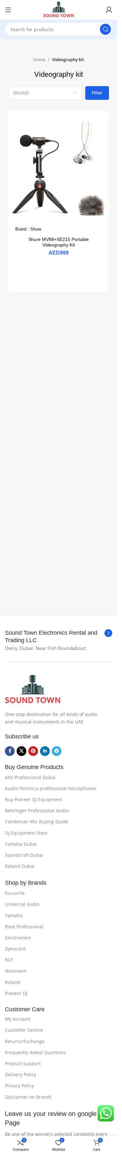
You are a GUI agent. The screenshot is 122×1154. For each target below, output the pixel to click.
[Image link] (32, 689)
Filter (97, 93)
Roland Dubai (19, 866)
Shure (35, 229)
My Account (17, 1019)
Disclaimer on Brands (28, 1097)
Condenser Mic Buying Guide (36, 821)
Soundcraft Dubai (24, 855)
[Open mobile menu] (8, 9)
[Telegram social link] (56, 751)
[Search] (105, 29)
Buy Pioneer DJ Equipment (33, 799)
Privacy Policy (19, 1085)
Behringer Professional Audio (37, 810)
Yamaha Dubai (21, 844)
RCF (9, 960)
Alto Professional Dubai (30, 777)
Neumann (16, 971)
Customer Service (24, 1030)
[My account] (108, 9)
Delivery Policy (20, 1074)
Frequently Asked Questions (35, 1052)
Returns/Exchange (25, 1041)
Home (39, 59)
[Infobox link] (58, 636)
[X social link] (21, 751)
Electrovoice (18, 938)
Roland (12, 982)
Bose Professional (24, 926)
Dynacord (15, 949)
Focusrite (15, 893)
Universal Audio (22, 904)
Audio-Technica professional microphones (51, 788)
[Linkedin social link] (45, 751)
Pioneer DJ (16, 993)
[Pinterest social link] (33, 751)
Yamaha (13, 915)
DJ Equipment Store (26, 833)
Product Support (23, 1063)
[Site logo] (58, 9)
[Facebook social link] (10, 751)
